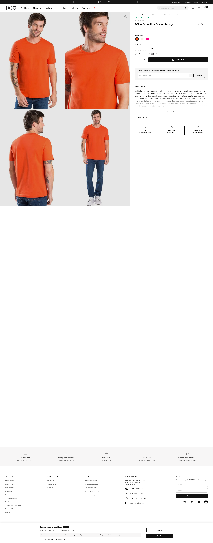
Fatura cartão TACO (137, 503)
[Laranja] (137, 39)
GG (152, 48)
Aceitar (159, 536)
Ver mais (171, 111)
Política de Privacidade (47, 539)
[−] (136, 59)
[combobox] (173, 8)
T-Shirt (154, 15)
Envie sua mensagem (137, 489)
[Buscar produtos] (185, 8)
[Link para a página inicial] (137, 15)
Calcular (199, 75)
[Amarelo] (142, 39)
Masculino (145, 15)
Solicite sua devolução (138, 498)
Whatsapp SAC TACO (137, 493)
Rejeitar (160, 530)
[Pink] (147, 39)
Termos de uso (60, 539)
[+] (145, 59)
